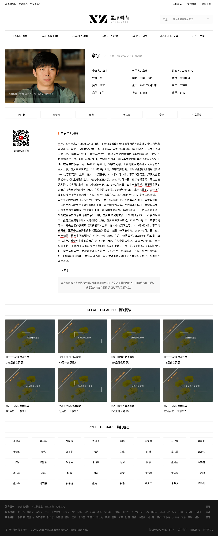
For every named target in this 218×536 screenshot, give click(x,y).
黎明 (140, 149)
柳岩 (73, 235)
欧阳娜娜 (40, 517)
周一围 (154, 189)
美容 (80, 36)
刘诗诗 (175, 517)
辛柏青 (64, 235)
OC (147, 511)
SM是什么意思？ (121, 362)
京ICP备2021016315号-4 (161, 529)
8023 (99, 511)
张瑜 (122, 483)
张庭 (43, 472)
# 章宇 (65, 270)
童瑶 (114, 517)
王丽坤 (90, 517)
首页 (20, 36)
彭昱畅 (138, 184)
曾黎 (122, 472)
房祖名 (123, 169)
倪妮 (134, 517)
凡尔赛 (30, 511)
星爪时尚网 (11, 529)
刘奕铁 (62, 215)
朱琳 (122, 451)
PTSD (117, 511)
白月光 (21, 511)
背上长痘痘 (37, 506)
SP (141, 511)
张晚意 (16, 441)
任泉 (91, 114)
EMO (80, 511)
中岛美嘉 (197, 114)
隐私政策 (195, 529)
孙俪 (127, 517)
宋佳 (155, 200)
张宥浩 (67, 220)
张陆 (122, 441)
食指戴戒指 (23, 506)
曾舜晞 (95, 441)
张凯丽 (174, 462)
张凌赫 (148, 441)
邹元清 (148, 472)
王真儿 (127, 164)
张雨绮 (174, 472)
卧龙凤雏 (56, 511)
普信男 (126, 511)
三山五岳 (49, 506)
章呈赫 (174, 441)
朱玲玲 (95, 462)
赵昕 (148, 451)
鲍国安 (21, 114)
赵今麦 (69, 462)
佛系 (181, 511)
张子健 (69, 483)
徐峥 (144, 189)
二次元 (66, 511)
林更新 (142, 517)
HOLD (154, 511)
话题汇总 (208, 529)
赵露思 (201, 441)
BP (168, 511)
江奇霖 (97, 256)
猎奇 (174, 511)
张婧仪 (16, 451)
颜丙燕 (122, 159)
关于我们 (182, 529)
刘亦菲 (151, 517)
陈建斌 (151, 195)
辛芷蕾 (81, 517)
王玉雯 (148, 184)
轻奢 (110, 36)
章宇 (60, 144)
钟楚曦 (74, 240)
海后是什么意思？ (69, 411)
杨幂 (67, 517)
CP (86, 511)
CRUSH (108, 511)
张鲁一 (95, 483)
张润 (17, 462)
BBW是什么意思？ (16, 411)
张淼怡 (43, 462)
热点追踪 (17, 357)
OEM (162, 511)
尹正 (105, 256)
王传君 (75, 246)
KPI (73, 511)
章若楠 (201, 462)
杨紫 (74, 517)
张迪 (96, 451)
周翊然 (201, 451)
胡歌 (197, 517)
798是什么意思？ (16, 362)
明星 (198, 36)
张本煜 (16, 483)
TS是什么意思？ (173, 362)
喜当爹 (188, 511)
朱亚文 (174, 483)
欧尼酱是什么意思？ (175, 411)
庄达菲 (201, 472)
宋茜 (121, 517)
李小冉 (166, 517)
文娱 (169, 36)
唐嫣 (107, 517)
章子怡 (65, 246)
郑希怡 (56, 114)
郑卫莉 (69, 451)
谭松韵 (99, 517)
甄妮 (96, 472)
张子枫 (201, 483)
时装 (49, 36)
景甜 (190, 517)
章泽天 (148, 483)
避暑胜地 (60, 506)
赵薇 (69, 472)
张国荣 (21, 517)
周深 (122, 462)
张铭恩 (126, 114)
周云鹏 (43, 483)
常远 (161, 114)
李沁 (183, 517)
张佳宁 (50, 517)
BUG (92, 511)
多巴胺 (135, 511)
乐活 (139, 36)
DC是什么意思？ (121, 411)
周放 (148, 462)
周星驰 (30, 517)
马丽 (155, 205)
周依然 (16, 472)
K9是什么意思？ (68, 362)
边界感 (39, 511)
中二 (47, 511)
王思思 (133, 169)
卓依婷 (174, 451)
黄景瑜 (62, 230)
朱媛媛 (69, 441)
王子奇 (72, 230)
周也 (43, 451)
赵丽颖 (43, 441)
